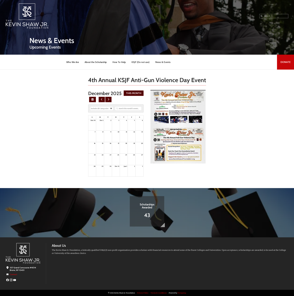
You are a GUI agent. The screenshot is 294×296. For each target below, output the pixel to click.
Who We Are (72, 62)
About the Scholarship (96, 62)
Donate (285, 62)
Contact (13, 274)
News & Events (163, 62)
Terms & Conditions (159, 293)
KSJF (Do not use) (140, 62)
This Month (133, 93)
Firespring (182, 293)
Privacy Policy (142, 293)
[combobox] (273, 16)
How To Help (119, 62)
